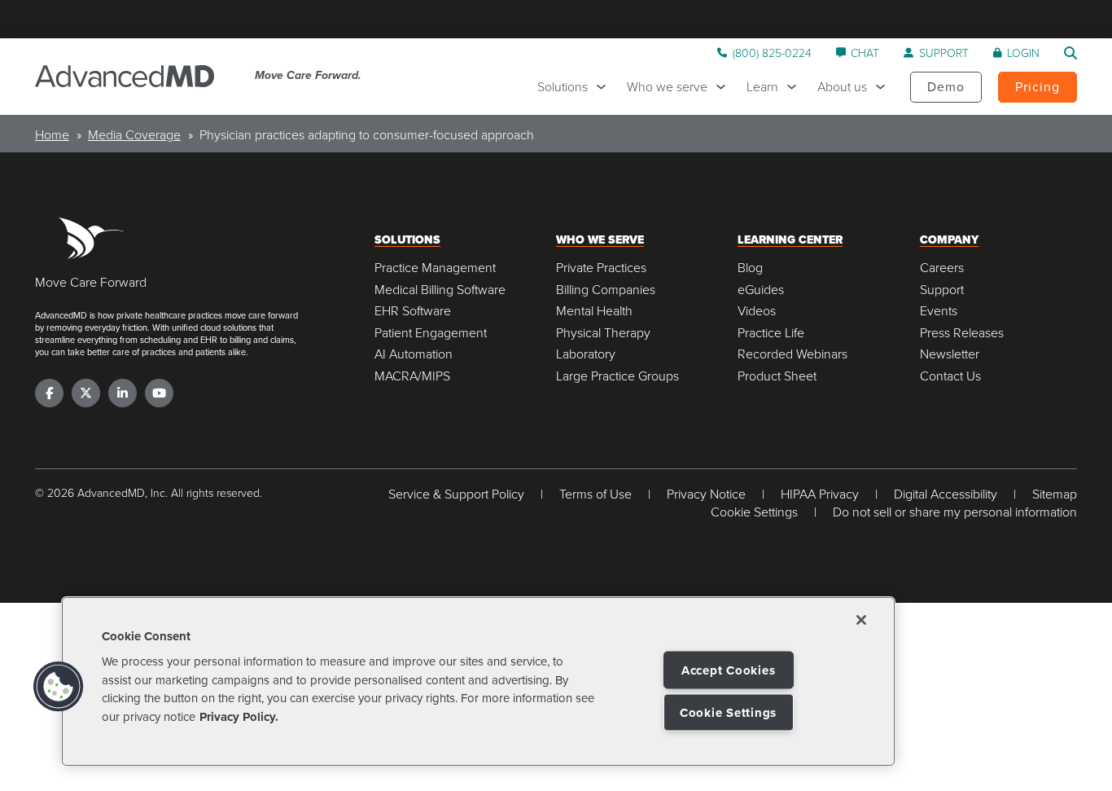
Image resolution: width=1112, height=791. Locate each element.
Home (52, 134)
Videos (757, 310)
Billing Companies (605, 289)
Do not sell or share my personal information (955, 512)
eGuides (761, 289)
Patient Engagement (430, 332)
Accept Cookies (728, 670)
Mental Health (594, 310)
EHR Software (412, 310)
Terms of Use (595, 494)
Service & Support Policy (456, 494)
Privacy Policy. (238, 717)
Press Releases (962, 332)
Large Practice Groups (617, 376)
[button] (59, 687)
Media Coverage (134, 134)
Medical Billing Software (440, 289)
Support (942, 289)
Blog (750, 267)
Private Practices (601, 267)
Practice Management (435, 267)
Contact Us (950, 376)
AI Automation (413, 354)
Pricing (1037, 86)
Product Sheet (777, 376)
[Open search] (1070, 52)
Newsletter (949, 354)
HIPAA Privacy (820, 494)
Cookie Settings (728, 713)
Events (938, 310)
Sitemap (1054, 494)
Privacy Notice (706, 494)
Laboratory (585, 354)
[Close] (861, 620)
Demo (946, 86)
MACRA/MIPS (412, 376)
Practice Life (771, 332)
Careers (942, 267)
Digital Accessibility (945, 494)
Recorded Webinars (792, 354)
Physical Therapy (603, 332)
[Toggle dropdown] (605, 86)
